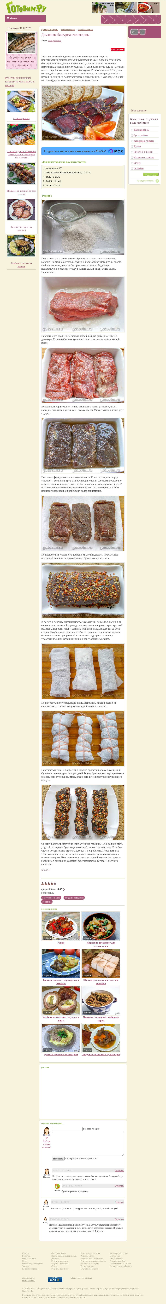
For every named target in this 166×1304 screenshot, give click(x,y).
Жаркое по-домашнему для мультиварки (101, 944)
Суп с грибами (141, 135)
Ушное (60, 942)
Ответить (119, 1170)
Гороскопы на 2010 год (120, 1263)
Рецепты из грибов (59, 1263)
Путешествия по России (121, 1266)
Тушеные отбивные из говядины (61, 1054)
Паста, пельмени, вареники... (64, 1256)
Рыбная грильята (21, 118)
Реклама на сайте (117, 1261)
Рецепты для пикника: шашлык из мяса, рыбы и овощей (20, 81)
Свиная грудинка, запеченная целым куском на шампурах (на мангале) (21, 154)
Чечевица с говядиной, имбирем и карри (101, 1018)
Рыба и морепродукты (32, 1263)
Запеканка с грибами (144, 140)
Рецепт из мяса (29, 1258)
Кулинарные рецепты (49, 29)
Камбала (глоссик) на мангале (21, 265)
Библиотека (115, 1256)
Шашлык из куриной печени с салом (21, 192)
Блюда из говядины (74, 897)
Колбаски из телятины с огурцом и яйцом (61, 1018)
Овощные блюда (58, 1253)
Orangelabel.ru (28, 1280)
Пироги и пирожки (143, 151)
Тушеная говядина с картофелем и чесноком (61, 981)
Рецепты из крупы (59, 1261)
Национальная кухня (90, 1263)
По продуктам (87, 1266)
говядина (46, 901)
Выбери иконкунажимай (46, 1142)
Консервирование (68, 29)
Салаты (25, 1253)
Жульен (137, 146)
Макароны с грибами (144, 157)
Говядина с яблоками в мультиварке (101, 1054)
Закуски (26, 1266)
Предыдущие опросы (145, 180)
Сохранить (119, 49)
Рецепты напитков (59, 1269)
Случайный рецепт (89, 1269)
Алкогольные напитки (90, 1253)
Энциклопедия (116, 1258)
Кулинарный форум (119, 1253)
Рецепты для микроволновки (94, 1261)
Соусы (54, 1266)
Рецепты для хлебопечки (92, 1258)
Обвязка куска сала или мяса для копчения (101, 981)
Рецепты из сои (88, 1256)
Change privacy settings (81, 1278)
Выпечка (26, 1256)
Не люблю (138, 168)
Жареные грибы (141, 129)
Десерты (55, 1258)
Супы (24, 1261)
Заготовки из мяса (51, 897)
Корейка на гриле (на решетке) (21, 228)
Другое (137, 162)
